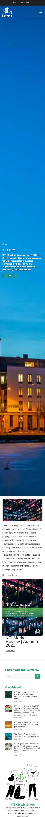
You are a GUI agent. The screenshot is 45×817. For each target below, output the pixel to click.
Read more (10, 651)
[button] (4, 3)
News (4, 244)
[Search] (37, 676)
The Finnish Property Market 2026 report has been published (26, 735)
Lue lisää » (19, 701)
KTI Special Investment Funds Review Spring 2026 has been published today (26, 724)
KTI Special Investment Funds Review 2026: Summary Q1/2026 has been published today (26, 695)
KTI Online (12, 3)
